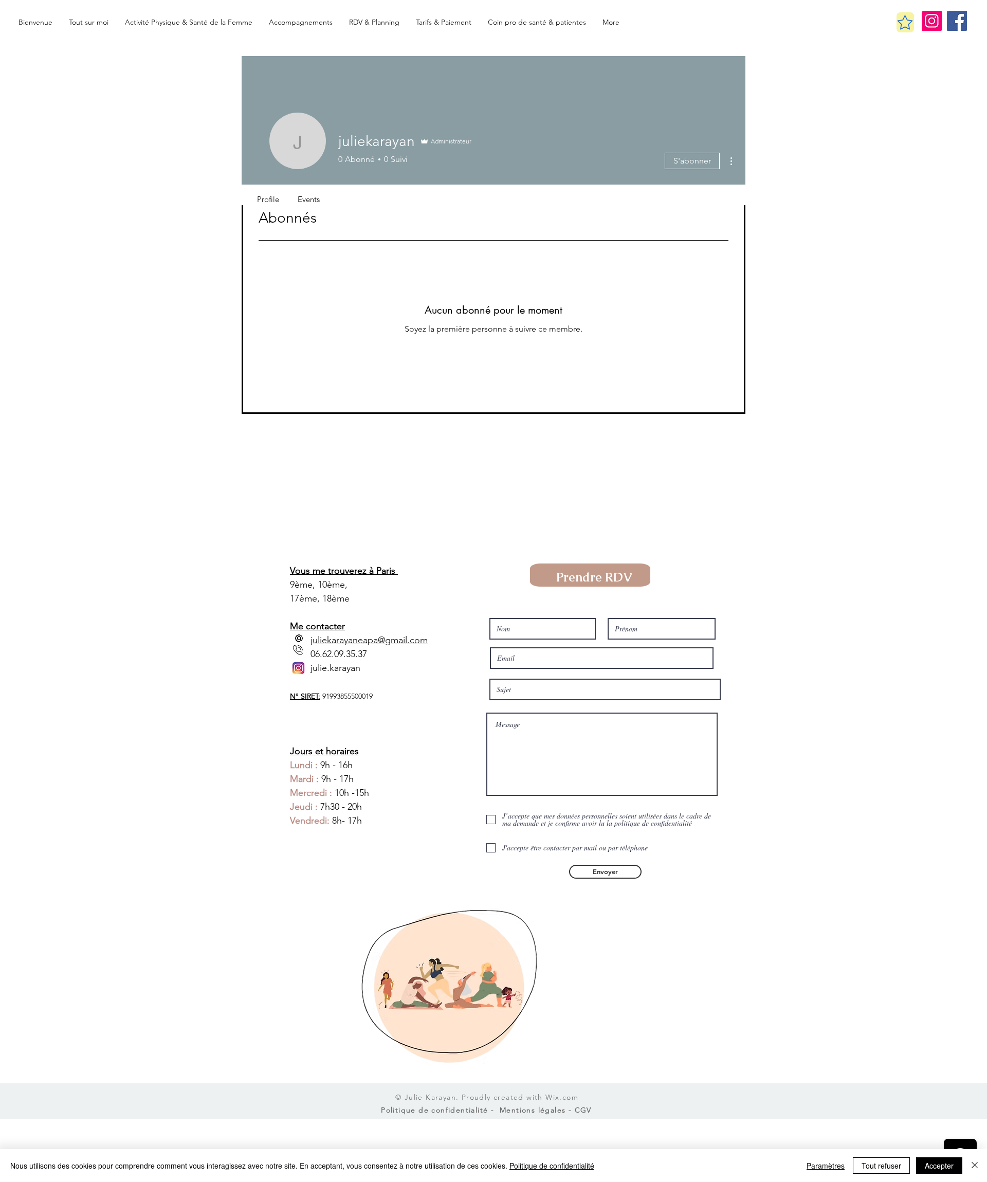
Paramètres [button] (826, 1165)
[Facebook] (957, 21)
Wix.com (561, 1097)
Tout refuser (881, 1165)
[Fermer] (974, 1165)
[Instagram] (932, 21)
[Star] (905, 22)
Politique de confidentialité (551, 1165)
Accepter (939, 1165)
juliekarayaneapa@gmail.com (369, 640)
